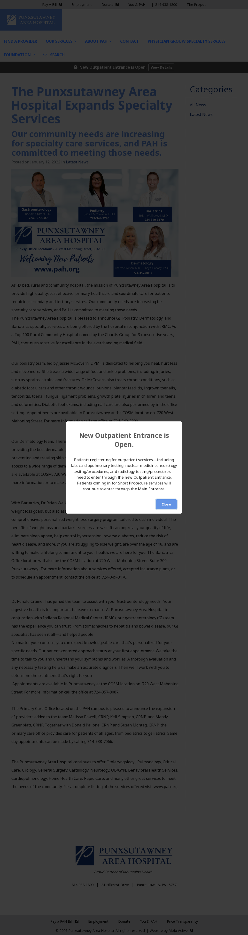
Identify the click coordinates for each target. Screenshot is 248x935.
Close (166, 504)
